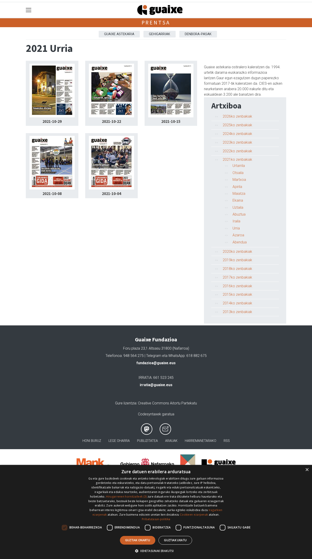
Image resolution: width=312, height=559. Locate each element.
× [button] (307, 470)
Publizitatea (147, 441)
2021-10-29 (52, 121)
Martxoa (239, 179)
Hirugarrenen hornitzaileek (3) (126, 496)
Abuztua (239, 214)
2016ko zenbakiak (237, 286)
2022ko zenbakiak (237, 151)
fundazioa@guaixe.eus (156, 363)
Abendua (240, 242)
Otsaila (238, 173)
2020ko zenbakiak (237, 251)
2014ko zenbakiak (237, 303)
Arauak (171, 441)
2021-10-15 (170, 121)
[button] (156, 551)
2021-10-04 (111, 193)
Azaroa (238, 235)
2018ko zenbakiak (237, 268)
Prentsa (156, 22)
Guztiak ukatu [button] (175, 540)
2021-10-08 (52, 193)
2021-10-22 (111, 121)
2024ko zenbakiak (237, 134)
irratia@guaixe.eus (156, 385)
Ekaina (238, 200)
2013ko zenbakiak (237, 312)
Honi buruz (91, 441)
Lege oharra (119, 441)
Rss (227, 441)
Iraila (236, 221)
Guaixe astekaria (119, 34)
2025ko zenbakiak (237, 125)
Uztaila (238, 207)
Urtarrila (239, 165)
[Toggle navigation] (29, 10)
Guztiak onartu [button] (137, 540)
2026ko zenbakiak (237, 116)
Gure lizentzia (125, 403)
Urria (236, 228)
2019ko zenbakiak (237, 260)
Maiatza (239, 193)
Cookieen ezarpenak (194, 515)
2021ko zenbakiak (237, 159)
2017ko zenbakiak (237, 277)
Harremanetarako (200, 441)
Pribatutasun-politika (156, 519)
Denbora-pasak (198, 34)
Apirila (237, 187)
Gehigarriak (159, 34)
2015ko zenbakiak (237, 294)
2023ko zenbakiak (237, 142)
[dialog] (156, 512)
